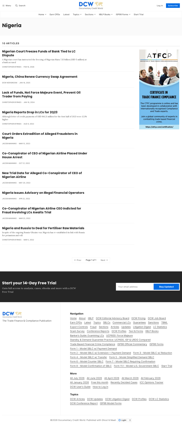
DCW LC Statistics (159, 399)
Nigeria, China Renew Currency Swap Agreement (39, 77)
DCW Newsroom (9, 83)
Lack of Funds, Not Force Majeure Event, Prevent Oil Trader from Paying (41, 94)
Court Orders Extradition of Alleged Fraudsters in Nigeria (40, 136)
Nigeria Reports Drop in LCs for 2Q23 (29, 112)
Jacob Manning (9, 144)
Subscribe (173, 5)
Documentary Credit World (71, 420)
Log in (160, 5)
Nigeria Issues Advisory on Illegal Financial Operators (43, 193)
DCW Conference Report (84, 403)
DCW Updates (95, 399)
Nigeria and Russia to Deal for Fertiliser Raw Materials (43, 228)
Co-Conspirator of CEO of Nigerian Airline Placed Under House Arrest (44, 155)
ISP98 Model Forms (111, 403)
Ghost (105, 420)
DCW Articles (77, 399)
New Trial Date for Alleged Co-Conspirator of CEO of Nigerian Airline (42, 175)
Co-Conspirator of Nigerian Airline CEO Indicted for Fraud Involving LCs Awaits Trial (41, 210)
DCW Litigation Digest (117, 399)
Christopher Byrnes (11, 67)
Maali (113, 420)
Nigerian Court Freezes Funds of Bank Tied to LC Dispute (39, 53)
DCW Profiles (139, 399)
